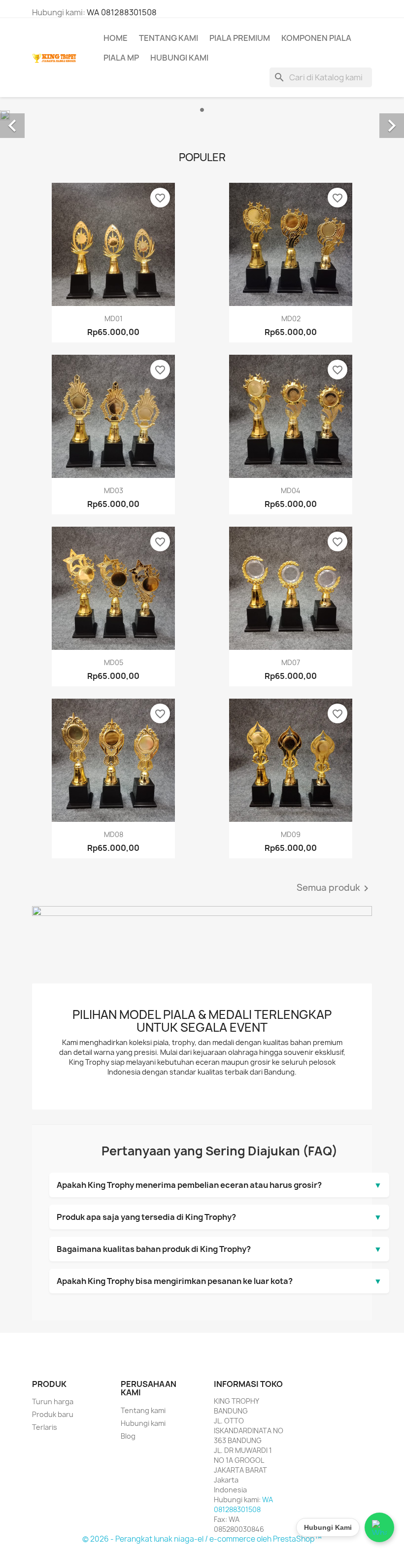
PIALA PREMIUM (239, 38)
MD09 (291, 834)
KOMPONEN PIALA (316, 38)
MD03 (113, 490)
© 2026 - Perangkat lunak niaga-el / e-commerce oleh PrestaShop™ (202, 1539)
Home (115, 38)
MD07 (290, 662)
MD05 (113, 662)
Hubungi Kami (179, 57)
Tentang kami (168, 38)
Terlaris (44, 1427)
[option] (202, 114)
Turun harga (52, 1401)
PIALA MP (121, 57)
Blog (128, 1436)
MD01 (113, 318)
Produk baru (52, 1414)
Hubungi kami (143, 1423)
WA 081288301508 (122, 12)
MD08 (113, 834)
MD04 (291, 490)
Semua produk (334, 888)
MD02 (291, 318)
